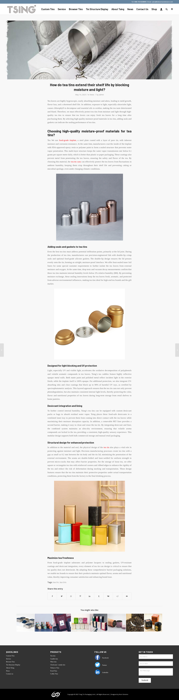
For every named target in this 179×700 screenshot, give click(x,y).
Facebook (105, 658)
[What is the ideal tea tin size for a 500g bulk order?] (135, 623)
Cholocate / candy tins (57, 665)
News (92, 94)
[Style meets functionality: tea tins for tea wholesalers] (44, 623)
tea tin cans (76, 162)
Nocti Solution (123, 694)
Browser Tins (10, 662)
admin (101, 94)
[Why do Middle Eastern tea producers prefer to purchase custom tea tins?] (177, 350)
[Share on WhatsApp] (70, 596)
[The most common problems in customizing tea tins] (98, 623)
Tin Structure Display (13, 665)
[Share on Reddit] (117, 596)
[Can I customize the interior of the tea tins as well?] (80, 623)
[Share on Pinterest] (80, 596)
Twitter (104, 665)
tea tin (106, 447)
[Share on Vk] (108, 596)
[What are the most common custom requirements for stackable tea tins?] (117, 623)
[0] (172, 9)
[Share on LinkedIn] (89, 596)
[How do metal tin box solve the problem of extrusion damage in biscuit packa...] (2, 350)
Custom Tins (10, 656)
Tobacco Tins (54, 668)
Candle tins (54, 659)
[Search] (166, 9)
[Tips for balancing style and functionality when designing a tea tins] (62, 623)
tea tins (63, 582)
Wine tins (53, 662)
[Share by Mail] (127, 596)
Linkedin (105, 672)
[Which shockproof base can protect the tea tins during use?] (25, 623)
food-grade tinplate (67, 140)
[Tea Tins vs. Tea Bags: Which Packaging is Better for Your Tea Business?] (153, 623)
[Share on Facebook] (52, 596)
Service (8, 659)
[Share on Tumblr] (98, 596)
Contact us (9, 674)
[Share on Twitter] (61, 596)
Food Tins (53, 671)
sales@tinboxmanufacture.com (162, 2)
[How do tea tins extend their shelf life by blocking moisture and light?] (89, 50)
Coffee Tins (54, 674)
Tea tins (52, 656)
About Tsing (10, 668)
